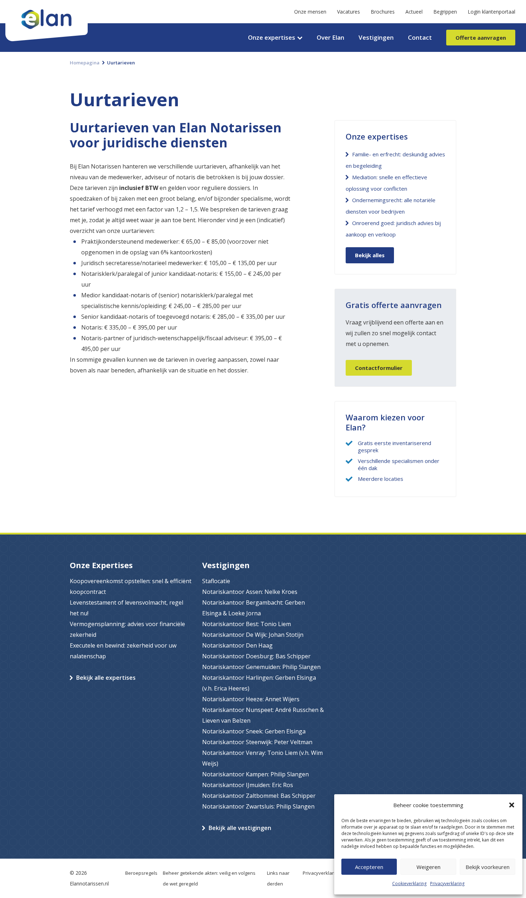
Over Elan (330, 37)
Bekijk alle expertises (106, 678)
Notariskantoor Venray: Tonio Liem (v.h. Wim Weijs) (262, 758)
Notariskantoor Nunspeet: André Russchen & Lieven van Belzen (263, 715)
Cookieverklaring (409, 883)
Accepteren (369, 866)
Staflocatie (216, 581)
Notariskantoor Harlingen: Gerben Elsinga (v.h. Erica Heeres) (259, 683)
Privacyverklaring (447, 883)
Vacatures (348, 11)
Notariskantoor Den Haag (237, 645)
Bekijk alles (370, 255)
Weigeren (428, 866)
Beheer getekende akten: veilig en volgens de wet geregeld (209, 878)
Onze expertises (271, 37)
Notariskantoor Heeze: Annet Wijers (250, 699)
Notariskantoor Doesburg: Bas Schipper (256, 656)
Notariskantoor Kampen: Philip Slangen (255, 774)
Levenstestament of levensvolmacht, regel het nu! (126, 608)
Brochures (383, 11)
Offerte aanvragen (481, 37)
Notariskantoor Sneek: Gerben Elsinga (254, 731)
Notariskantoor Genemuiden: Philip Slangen (261, 667)
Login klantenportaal (491, 11)
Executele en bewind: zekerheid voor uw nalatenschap (123, 650)
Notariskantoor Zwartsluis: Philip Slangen (258, 806)
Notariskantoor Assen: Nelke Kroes (249, 592)
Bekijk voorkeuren (488, 866)
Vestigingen (376, 37)
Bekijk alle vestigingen (240, 828)
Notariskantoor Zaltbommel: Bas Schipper (259, 796)
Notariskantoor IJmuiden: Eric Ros (247, 785)
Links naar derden (278, 878)
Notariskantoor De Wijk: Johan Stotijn (252, 635)
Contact (420, 37)
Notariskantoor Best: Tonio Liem (246, 624)
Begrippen (445, 11)
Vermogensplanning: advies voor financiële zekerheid (127, 629)
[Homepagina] (46, 5)
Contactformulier (379, 367)
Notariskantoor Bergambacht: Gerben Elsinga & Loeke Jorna (253, 608)
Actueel (414, 11)
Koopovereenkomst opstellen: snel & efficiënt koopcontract (130, 586)
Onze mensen (310, 11)
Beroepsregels (141, 873)
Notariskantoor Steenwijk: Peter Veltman (257, 742)
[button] (511, 805)
